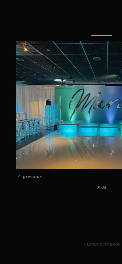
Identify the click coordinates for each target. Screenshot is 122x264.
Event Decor (102, 33)
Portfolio (86, 19)
